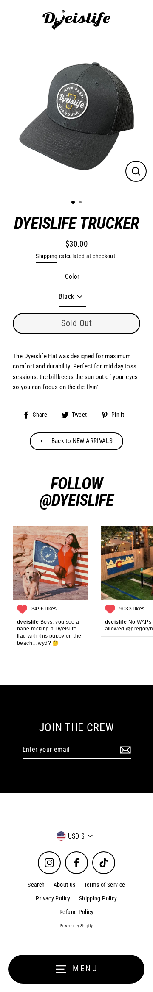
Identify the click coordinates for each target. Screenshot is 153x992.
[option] (76, 116)
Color (72, 276)
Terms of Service (104, 884)
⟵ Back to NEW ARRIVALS (76, 441)
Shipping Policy (98, 898)
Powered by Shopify (76, 926)
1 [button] (73, 203)
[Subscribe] (124, 750)
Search (36, 884)
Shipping (46, 256)
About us (65, 884)
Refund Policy (77, 911)
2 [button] (81, 203)
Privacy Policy (53, 898)
